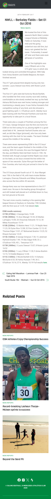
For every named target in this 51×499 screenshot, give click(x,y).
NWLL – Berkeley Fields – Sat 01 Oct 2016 (25, 22)
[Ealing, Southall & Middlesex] (9, 6)
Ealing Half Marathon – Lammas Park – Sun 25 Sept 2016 (26, 274)
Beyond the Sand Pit (13, 459)
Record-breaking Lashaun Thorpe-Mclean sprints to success (21, 408)
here (36, 206)
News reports (25, 28)
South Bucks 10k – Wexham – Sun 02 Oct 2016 (24, 280)
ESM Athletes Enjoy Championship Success (25, 339)
